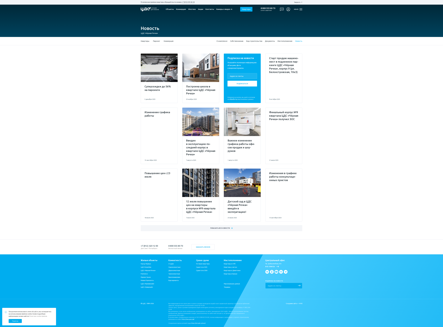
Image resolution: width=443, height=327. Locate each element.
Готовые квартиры (203, 264)
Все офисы (270, 266)
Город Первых (146, 264)
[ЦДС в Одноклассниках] (272, 272)
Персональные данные (232, 284)
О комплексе (222, 41)
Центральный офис (275, 260)
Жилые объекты (149, 260)
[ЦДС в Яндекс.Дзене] (281, 272)
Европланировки (174, 277)
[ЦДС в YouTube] (276, 272)
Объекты (170, 9)
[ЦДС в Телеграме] (285, 272)
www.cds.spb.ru (33, 311)
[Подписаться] (299, 286)
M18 (300, 303)
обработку (233, 99)
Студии (171, 264)
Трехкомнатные (174, 274)
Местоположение (285, 41)
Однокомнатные (174, 267)
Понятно (15, 321)
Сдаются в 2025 (201, 267)
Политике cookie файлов (38, 316)
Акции (200, 9)
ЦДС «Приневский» (147, 284)
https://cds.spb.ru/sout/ (198, 323)
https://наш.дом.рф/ (188, 319)
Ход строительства (254, 41)
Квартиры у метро (230, 267)
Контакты (209, 9)
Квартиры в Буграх (230, 274)
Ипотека (192, 9)
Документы (270, 41)
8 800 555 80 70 (268, 8)
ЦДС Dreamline (146, 267)
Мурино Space (146, 277)
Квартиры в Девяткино (232, 270)
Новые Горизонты (147, 280)
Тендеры (227, 287)
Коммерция (181, 9)
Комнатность (175, 260)
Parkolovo (144, 274)
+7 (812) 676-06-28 (188, 2)
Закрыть (297, 2)
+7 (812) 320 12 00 (149, 246)
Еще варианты (173, 280)
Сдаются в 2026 (201, 270)
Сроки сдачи (202, 260)
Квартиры (246, 9)
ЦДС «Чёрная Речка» (149, 33)
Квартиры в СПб (229, 264)
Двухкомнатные (174, 270)
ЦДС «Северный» (147, 287)
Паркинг (156, 41)
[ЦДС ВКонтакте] (267, 272)
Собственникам (236, 41)
